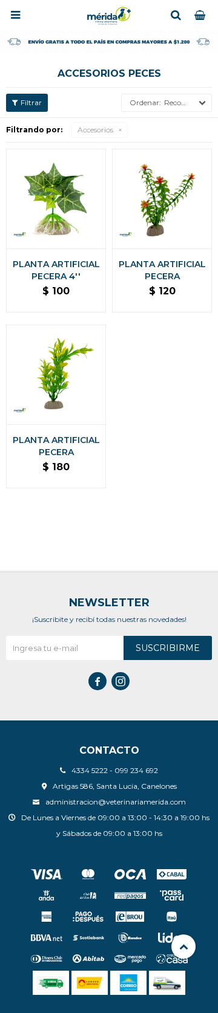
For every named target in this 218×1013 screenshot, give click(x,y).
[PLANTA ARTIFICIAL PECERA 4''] (56, 198)
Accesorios (95, 129)
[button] (176, 15)
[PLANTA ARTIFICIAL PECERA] (162, 198)
